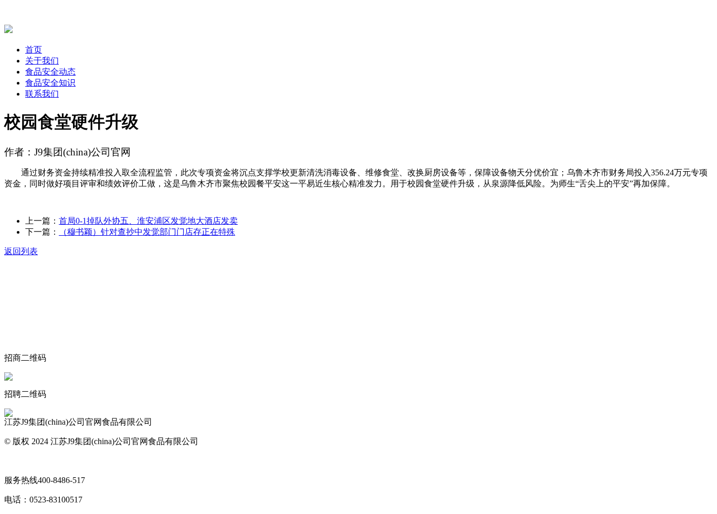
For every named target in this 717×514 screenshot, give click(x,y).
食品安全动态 (50, 71)
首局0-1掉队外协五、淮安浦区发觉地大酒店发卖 (148, 220)
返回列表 (21, 251)
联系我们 (42, 93)
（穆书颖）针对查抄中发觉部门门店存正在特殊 (147, 231)
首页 (33, 49)
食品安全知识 (50, 82)
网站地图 (21, 460)
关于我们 (42, 60)
